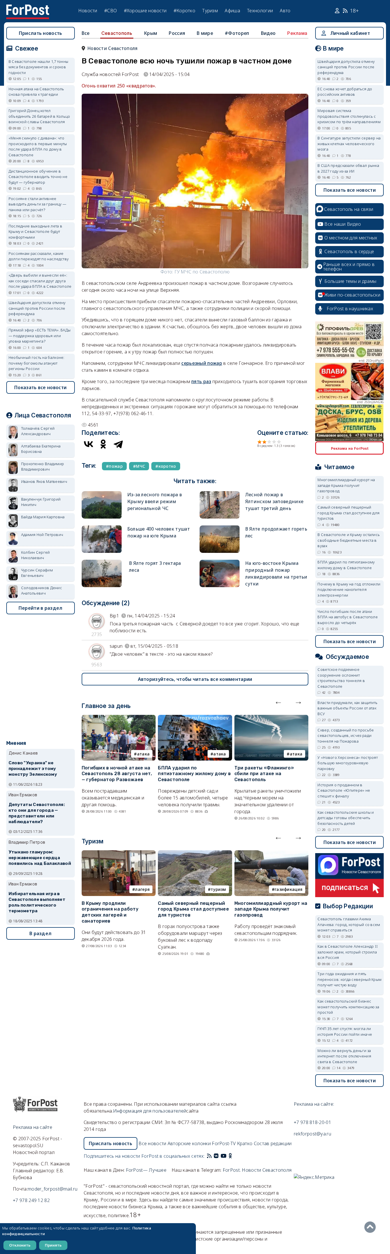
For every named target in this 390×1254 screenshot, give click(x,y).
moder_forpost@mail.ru (52, 1189)
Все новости (152, 1143)
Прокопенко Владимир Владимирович (42, 466)
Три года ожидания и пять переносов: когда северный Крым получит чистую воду (349, 979)
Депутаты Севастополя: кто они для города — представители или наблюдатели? (37, 813)
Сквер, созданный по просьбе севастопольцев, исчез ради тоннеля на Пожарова (345, 735)
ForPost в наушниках (350, 308)
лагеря (142, 889)
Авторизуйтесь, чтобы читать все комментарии (195, 679)
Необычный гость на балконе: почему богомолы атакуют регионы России (37, 363)
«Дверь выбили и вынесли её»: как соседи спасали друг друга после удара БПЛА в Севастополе (40, 281)
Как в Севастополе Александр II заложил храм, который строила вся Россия (347, 952)
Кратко (245, 1143)
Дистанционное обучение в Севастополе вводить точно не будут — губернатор (38, 177)
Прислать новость (40, 33)
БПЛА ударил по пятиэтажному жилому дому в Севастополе (194, 774)
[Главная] (27, 8)
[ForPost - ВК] (216, 1156)
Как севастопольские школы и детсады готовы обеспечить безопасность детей (345, 818)
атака (143, 754)
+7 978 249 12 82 (31, 1200)
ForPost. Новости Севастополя (257, 1170)
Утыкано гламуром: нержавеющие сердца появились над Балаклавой (40, 857)
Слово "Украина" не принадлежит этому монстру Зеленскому (33, 768)
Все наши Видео (342, 224)
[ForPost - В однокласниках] (230, 1156)
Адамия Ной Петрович (42, 534)
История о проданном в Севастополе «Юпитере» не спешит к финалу (343, 790)
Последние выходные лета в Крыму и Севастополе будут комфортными (36, 231)
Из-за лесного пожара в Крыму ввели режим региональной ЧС (154, 501)
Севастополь (116, 33)
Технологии (260, 10)
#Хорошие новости (145, 10)
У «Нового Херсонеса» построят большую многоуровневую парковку (347, 763)
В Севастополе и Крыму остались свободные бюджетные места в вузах (348, 540)
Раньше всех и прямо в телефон (349, 266)
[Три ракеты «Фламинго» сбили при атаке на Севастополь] (271, 718)
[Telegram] (118, 444)
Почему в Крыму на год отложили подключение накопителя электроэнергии (348, 589)
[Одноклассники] (103, 444)
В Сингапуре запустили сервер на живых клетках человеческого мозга (349, 143)
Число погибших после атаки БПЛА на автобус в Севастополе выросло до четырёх (347, 617)
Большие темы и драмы (350, 281)
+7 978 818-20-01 (312, 1122)
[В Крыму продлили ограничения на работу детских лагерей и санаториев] (119, 854)
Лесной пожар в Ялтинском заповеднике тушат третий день (274, 501)
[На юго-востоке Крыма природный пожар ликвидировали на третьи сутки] (220, 562)
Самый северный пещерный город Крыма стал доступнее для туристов (193, 909)
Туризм (210, 10)
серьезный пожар (201, 363)
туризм (218, 889)
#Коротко (184, 10)
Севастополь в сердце (349, 251)
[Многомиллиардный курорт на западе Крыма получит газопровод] (271, 854)
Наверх (371, 1227)
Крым (150, 33)
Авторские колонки (189, 1143)
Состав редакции (273, 1143)
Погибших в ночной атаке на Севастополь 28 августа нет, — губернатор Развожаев (117, 774)
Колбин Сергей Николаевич (35, 555)
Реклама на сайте (32, 1127)
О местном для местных (350, 237)
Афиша (232, 10)
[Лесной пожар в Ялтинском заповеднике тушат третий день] (220, 493)
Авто (285, 10)
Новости (87, 10)
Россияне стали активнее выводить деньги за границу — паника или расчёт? (37, 204)
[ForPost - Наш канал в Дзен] (234, 1156)
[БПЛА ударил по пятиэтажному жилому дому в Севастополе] (195, 718)
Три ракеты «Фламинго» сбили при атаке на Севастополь (264, 774)
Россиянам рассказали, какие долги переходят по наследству (39, 256)
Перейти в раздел (41, 608)
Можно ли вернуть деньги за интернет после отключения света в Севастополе (344, 1056)
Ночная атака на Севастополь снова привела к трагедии (36, 91)
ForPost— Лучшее (146, 1170)
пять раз (201, 381)
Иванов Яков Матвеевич (44, 481)
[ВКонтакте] (88, 444)
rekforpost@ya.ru (312, 1134)
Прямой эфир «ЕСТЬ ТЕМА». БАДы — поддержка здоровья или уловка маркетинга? (40, 335)
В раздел (40, 933)
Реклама (297, 33)
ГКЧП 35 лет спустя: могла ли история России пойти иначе (344, 1031)
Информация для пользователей (149, 1111)
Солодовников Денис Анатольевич (41, 590)
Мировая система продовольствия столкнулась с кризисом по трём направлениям (349, 116)
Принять (53, 1245)
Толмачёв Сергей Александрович (38, 431)
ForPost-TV (224, 1143)
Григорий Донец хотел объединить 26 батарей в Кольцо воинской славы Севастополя (39, 116)
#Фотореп (237, 33)
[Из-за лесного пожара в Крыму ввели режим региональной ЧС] (102, 493)
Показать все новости (40, 387)
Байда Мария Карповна (43, 516)
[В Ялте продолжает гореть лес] (220, 527)
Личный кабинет (350, 33)
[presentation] (278, 701)
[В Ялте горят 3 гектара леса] (102, 562)
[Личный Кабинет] (338, 11)
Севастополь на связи (348, 209)
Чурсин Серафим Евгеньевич (37, 572)
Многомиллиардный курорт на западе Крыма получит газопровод (270, 909)
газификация (288, 889)
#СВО (110, 10)
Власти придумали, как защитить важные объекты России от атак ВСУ (347, 708)
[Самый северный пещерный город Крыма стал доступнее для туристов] (195, 854)
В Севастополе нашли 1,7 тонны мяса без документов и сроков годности (39, 67)
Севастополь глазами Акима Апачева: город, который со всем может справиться (348, 924)
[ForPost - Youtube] (224, 1156)
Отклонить (20, 1245)
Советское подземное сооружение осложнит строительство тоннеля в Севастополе (341, 678)
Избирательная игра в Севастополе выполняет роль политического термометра (37, 902)
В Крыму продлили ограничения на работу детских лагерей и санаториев (110, 912)
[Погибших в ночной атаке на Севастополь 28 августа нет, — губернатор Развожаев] (119, 718)
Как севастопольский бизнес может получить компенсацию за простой (348, 1007)
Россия (177, 33)
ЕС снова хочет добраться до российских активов (344, 91)
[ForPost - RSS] (209, 1156)
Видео (268, 33)
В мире (205, 33)
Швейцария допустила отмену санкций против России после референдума (37, 308)
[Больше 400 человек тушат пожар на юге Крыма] (102, 527)
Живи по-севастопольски (352, 294)
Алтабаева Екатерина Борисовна (41, 448)
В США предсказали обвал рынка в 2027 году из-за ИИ (348, 168)
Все (86, 33)
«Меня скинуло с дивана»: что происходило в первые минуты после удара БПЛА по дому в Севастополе (38, 146)
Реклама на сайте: (314, 1104)
